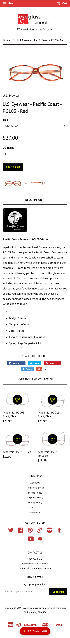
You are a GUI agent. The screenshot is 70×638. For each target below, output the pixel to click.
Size (5, 119)
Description (33, 200)
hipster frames (23, 247)
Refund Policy (35, 492)
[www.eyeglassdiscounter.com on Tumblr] (59, 531)
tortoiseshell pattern (50, 257)
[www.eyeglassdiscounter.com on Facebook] (20, 531)
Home (6, 40)
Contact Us (35, 507)
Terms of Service (35, 487)
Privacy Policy (35, 502)
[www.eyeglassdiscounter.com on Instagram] (49, 531)
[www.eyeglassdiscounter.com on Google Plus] (40, 531)
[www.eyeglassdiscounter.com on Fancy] (40, 540)
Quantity (8, 147)
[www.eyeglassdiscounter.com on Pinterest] (30, 531)
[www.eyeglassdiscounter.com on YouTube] (31, 540)
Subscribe (58, 591)
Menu (10, 3)
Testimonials (35, 512)
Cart (64, 3)
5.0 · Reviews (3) (37, 631)
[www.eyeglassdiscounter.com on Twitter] (10, 531)
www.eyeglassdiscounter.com (38, 608)
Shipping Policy (35, 497)
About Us (35, 482)
